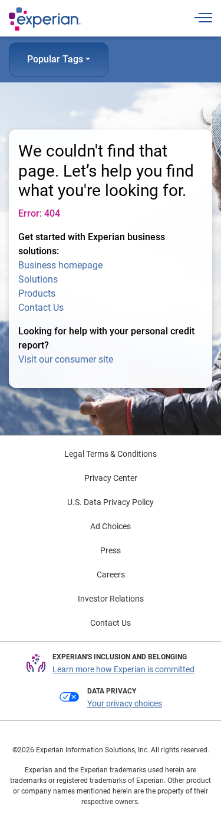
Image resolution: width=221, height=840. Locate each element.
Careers (111, 574)
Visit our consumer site (65, 359)
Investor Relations (111, 598)
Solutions (38, 279)
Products (36, 293)
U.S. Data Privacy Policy (110, 502)
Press (110, 550)
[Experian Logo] (45, 19)
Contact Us (41, 307)
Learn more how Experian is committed (123, 669)
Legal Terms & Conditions (110, 454)
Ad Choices (110, 526)
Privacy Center (110, 478)
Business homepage (60, 265)
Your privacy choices (124, 703)
